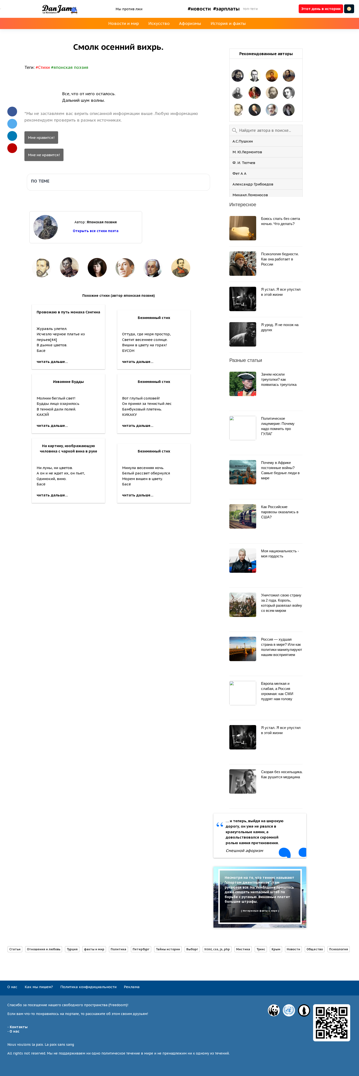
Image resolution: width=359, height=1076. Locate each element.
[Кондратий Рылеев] (272, 76)
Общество (314, 949)
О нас (12, 986)
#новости (199, 9)
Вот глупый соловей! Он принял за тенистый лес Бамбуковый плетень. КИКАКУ (147, 403)
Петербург (141, 949)
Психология (338, 949)
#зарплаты (226, 9)
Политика (118, 949)
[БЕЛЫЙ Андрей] (272, 110)
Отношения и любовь (43, 949)
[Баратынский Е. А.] (238, 76)
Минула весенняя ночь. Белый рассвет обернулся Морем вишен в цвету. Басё (146, 473)
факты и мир (94, 949)
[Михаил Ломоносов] (255, 93)
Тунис (260, 949)
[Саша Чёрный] (289, 93)
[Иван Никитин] (238, 110)
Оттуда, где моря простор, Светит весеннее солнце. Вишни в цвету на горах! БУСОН (146, 339)
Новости (293, 949)
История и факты (228, 23)
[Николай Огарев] (272, 93)
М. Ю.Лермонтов (247, 152)
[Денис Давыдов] (289, 76)
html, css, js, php (217, 949)
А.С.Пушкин (242, 141)
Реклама (132, 986)
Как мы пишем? (39, 986)
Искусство (159, 23)
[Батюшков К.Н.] (289, 110)
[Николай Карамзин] (255, 110)
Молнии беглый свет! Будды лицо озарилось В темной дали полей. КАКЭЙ (60, 403)
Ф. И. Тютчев (243, 162)
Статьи (15, 949)
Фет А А (239, 173)
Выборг (192, 949)
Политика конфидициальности (88, 986)
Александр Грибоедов (252, 184)
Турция (72, 949)
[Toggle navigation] (0, 8)
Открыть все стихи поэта (95, 231)
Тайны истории (168, 949)
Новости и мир (123, 23)
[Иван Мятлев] (238, 93)
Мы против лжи (129, 9)
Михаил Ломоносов (250, 195)
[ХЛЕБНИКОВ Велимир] (255, 76)
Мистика (243, 949)
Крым (276, 949)
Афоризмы (190, 23)
